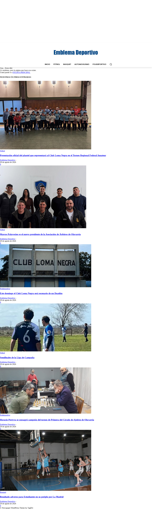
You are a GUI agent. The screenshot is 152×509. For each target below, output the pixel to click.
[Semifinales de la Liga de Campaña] (45, 351)
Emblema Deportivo (7, 160)
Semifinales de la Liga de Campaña (17, 357)
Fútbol (2, 151)
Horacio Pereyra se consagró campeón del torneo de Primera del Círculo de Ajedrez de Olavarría (47, 420)
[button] (111, 64)
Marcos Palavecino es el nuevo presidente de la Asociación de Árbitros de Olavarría (40, 234)
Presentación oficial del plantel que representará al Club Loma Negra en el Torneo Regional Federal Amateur (53, 155)
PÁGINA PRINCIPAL (21, 72)
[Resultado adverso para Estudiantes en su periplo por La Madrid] (45, 490)
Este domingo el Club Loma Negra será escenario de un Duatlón (31, 293)
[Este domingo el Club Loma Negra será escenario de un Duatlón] (45, 287)
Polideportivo (5, 289)
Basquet (3, 492)
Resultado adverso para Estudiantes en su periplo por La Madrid (32, 497)
